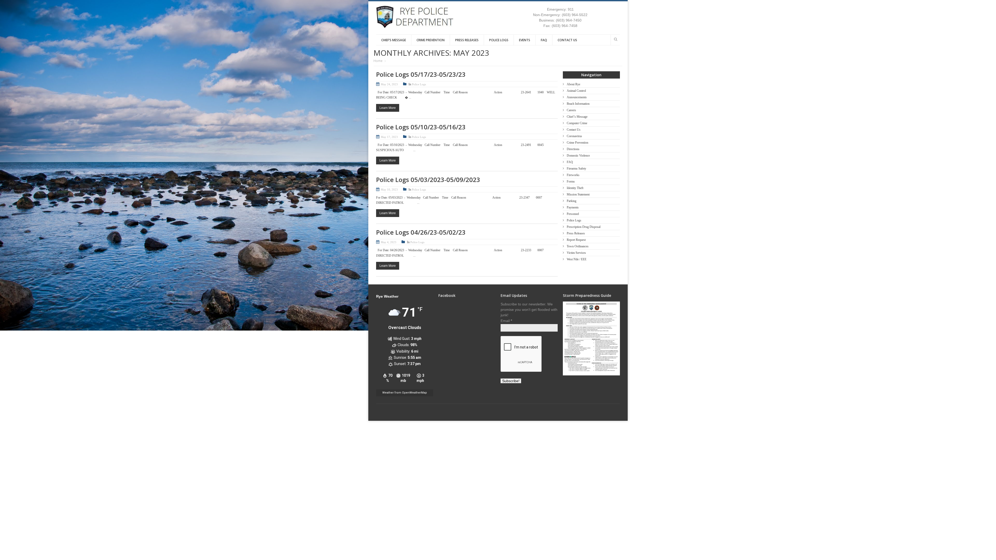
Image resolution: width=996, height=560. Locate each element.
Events (524, 40)
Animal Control (576, 91)
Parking (571, 201)
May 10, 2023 (389, 189)
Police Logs (498, 40)
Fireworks (573, 175)
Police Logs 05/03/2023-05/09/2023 (428, 179)
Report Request (576, 240)
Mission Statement (578, 194)
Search (615, 39)
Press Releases (467, 40)
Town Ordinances (578, 246)
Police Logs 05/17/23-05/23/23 (421, 74)
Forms (571, 181)
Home (378, 61)
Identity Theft (575, 188)
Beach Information (578, 104)
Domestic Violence (578, 155)
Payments (573, 207)
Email (506, 321)
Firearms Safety (576, 168)
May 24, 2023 (389, 84)
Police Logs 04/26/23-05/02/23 (421, 232)
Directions (573, 149)
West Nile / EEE (576, 259)
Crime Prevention (431, 40)
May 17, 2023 (389, 136)
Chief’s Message (393, 40)
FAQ (544, 40)
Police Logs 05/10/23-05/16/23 (421, 127)
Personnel (573, 214)
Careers (571, 110)
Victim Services (576, 253)
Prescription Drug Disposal (583, 227)
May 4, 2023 (388, 242)
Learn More (387, 108)
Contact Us (567, 40)
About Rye (573, 84)
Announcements (577, 97)
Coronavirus (574, 136)
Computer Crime (577, 123)
